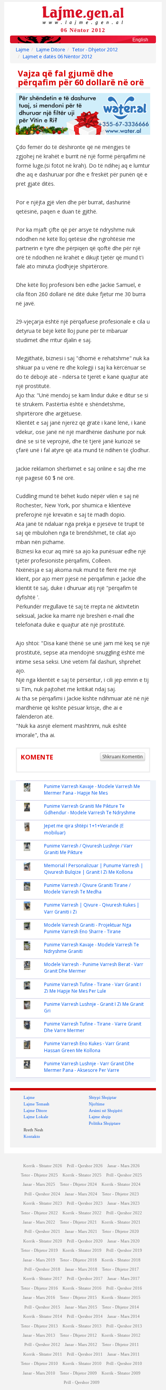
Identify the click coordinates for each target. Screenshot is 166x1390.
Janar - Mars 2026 (123, 1166)
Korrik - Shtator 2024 (121, 1184)
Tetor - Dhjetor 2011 (120, 1345)
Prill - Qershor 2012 (42, 1345)
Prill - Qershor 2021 (42, 1231)
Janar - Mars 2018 (81, 1269)
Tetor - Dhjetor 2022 (39, 1213)
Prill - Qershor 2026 (85, 1166)
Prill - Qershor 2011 (85, 1354)
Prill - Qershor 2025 (124, 1175)
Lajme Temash (36, 1104)
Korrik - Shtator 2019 (82, 1250)
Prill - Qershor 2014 (85, 1316)
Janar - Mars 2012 (81, 1345)
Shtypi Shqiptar (103, 1097)
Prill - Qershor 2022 (124, 1213)
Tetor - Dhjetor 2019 (39, 1250)
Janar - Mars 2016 (39, 1297)
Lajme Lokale (36, 1116)
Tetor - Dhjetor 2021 (78, 1222)
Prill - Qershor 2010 (124, 1363)
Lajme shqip (100, 1116)
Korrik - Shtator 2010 (82, 1363)
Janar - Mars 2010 (39, 1373)
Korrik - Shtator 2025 (82, 1175)
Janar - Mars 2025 (39, 1184)
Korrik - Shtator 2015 (121, 1297)
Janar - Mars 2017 (123, 1278)
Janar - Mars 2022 (39, 1222)
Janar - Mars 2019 (39, 1260)
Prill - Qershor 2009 (82, 1382)
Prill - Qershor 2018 (42, 1269)
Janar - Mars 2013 (39, 1335)
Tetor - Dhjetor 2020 (120, 1231)
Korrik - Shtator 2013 (82, 1326)
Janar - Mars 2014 (123, 1316)
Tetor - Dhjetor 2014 (120, 1307)
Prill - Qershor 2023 (85, 1203)
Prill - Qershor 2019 (124, 1250)
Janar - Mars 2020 (123, 1241)
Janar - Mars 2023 (123, 1203)
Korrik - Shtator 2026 (42, 1166)
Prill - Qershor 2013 (124, 1326)
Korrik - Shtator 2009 (121, 1373)
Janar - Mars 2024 (81, 1194)
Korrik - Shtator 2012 (121, 1335)
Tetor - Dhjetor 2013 (39, 1326)
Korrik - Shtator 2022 (82, 1213)
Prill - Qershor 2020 (85, 1241)
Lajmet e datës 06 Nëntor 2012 (57, 56)
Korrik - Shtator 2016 (82, 1288)
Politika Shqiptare (104, 1123)
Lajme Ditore (50, 49)
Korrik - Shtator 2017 (42, 1278)
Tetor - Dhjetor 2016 (39, 1288)
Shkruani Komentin (122, 756)
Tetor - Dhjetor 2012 (95, 49)
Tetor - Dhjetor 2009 (78, 1373)
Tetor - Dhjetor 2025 (39, 1175)
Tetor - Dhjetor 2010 (39, 1363)
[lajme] (83, 15)
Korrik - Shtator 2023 (42, 1203)
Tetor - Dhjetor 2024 (78, 1184)
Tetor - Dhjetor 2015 (78, 1297)
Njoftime (97, 1104)
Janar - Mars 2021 (81, 1231)
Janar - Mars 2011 (123, 1354)
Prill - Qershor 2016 (124, 1288)
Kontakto (32, 1136)
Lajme (22, 49)
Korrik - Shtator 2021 (121, 1222)
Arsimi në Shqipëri (105, 1110)
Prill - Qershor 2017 (85, 1278)
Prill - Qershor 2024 (42, 1194)
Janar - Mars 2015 (81, 1307)
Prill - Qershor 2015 (42, 1307)
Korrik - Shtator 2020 (42, 1241)
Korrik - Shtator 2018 (121, 1260)
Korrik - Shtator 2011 (42, 1354)
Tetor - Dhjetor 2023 (120, 1194)
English (140, 39)
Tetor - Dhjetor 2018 (78, 1260)
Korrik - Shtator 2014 (42, 1316)
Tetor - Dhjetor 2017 (120, 1269)
